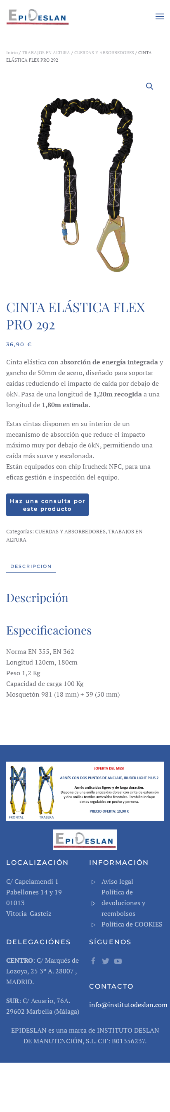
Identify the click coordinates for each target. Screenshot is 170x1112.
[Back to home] (39, 16)
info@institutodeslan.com (128, 1004)
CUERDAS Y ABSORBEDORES (104, 53)
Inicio (12, 53)
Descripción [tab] (31, 566)
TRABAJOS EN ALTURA (46, 53)
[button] (160, 16)
